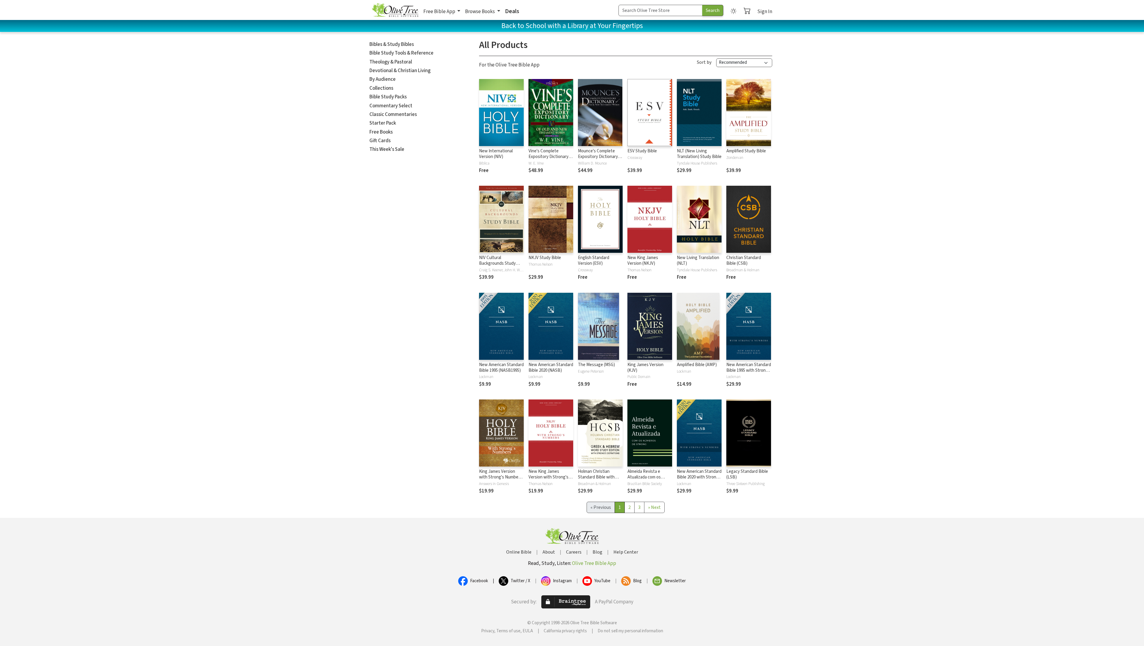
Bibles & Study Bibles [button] (391, 44)
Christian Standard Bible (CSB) (743, 261)
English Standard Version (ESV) (593, 261)
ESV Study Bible (642, 151)
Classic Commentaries (393, 114)
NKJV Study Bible (545, 258)
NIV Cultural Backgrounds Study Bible (497, 263)
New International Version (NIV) (496, 154)
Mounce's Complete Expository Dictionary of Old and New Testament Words (600, 159)
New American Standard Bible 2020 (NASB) (551, 368)
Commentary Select (390, 105)
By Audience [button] (382, 79)
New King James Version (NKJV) (642, 261)
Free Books (381, 132)
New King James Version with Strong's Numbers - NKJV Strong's (548, 480)
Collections (381, 88)
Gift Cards (380, 140)
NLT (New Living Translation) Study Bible (699, 154)
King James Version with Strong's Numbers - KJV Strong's (500, 477)
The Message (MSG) (596, 365)
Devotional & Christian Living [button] (399, 70)
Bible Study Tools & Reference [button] (401, 53)
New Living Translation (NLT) (698, 261)
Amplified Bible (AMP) (697, 365)
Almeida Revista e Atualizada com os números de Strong (645, 477)
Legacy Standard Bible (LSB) (747, 474)
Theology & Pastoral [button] (390, 62)
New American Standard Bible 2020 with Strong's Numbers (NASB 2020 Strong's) (699, 480)
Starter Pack (382, 123)
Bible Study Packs (388, 96)
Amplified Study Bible (746, 151)
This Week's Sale (386, 149)
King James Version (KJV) (645, 368)
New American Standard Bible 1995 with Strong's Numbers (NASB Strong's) (748, 373)
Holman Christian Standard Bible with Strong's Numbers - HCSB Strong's (596, 480)
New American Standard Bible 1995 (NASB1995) (501, 368)
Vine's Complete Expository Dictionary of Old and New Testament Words (551, 159)
